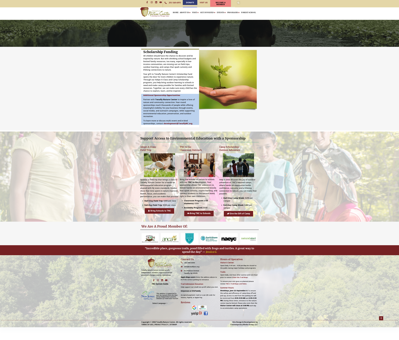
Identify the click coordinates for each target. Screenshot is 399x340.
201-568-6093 (189, 263)
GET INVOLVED (207, 12)
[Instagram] (151, 2)
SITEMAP (173, 324)
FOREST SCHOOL (248, 12)
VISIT (194, 12)
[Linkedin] (156, 2)
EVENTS (220, 12)
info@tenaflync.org (191, 267)
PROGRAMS (232, 12)
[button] (238, 2)
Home (176, 12)
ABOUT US (184, 12)
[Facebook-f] (147, 2)
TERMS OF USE (147, 324)
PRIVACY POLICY (161, 324)
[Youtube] (160, 2)
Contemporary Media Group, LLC (244, 324)
